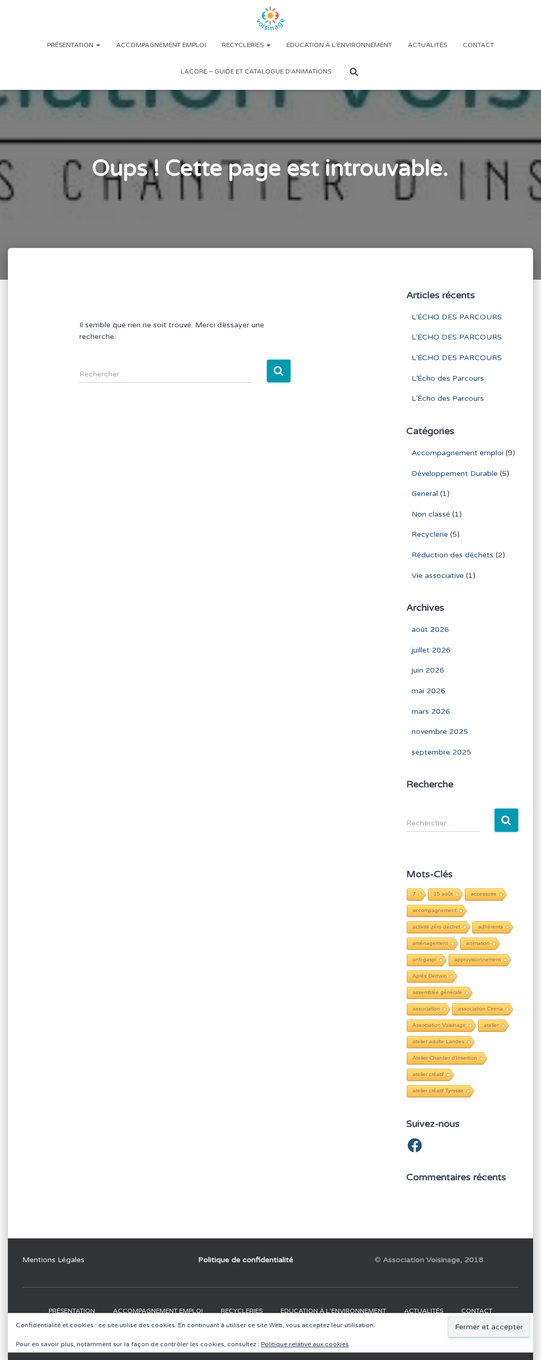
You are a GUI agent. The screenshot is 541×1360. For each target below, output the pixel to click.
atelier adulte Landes (438, 1041)
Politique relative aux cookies (305, 1344)
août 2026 (430, 629)
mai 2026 (428, 690)
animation (478, 943)
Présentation (71, 45)
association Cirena (480, 1009)
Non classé (431, 514)
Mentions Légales (53, 1259)
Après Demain (430, 976)
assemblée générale (437, 992)
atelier (491, 1025)
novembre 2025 (440, 731)
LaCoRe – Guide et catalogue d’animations (256, 71)
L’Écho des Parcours (448, 378)
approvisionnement (477, 959)
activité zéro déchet (436, 927)
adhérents (490, 927)
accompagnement (434, 910)
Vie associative (438, 575)
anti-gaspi (424, 959)
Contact (478, 45)
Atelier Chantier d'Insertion (445, 1058)
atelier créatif (428, 1074)
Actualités (427, 45)
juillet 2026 (431, 650)
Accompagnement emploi (161, 45)
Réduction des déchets (452, 554)
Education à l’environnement (339, 45)
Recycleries (243, 45)
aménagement (430, 943)
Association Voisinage (439, 1025)
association (426, 1009)
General (425, 493)
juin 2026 (428, 670)
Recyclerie (430, 534)
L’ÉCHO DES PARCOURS (457, 317)
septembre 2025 (441, 752)
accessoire (484, 894)
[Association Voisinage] (270, 18)
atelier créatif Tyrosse (438, 1090)
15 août (443, 894)
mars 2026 (431, 711)
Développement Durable (455, 473)
